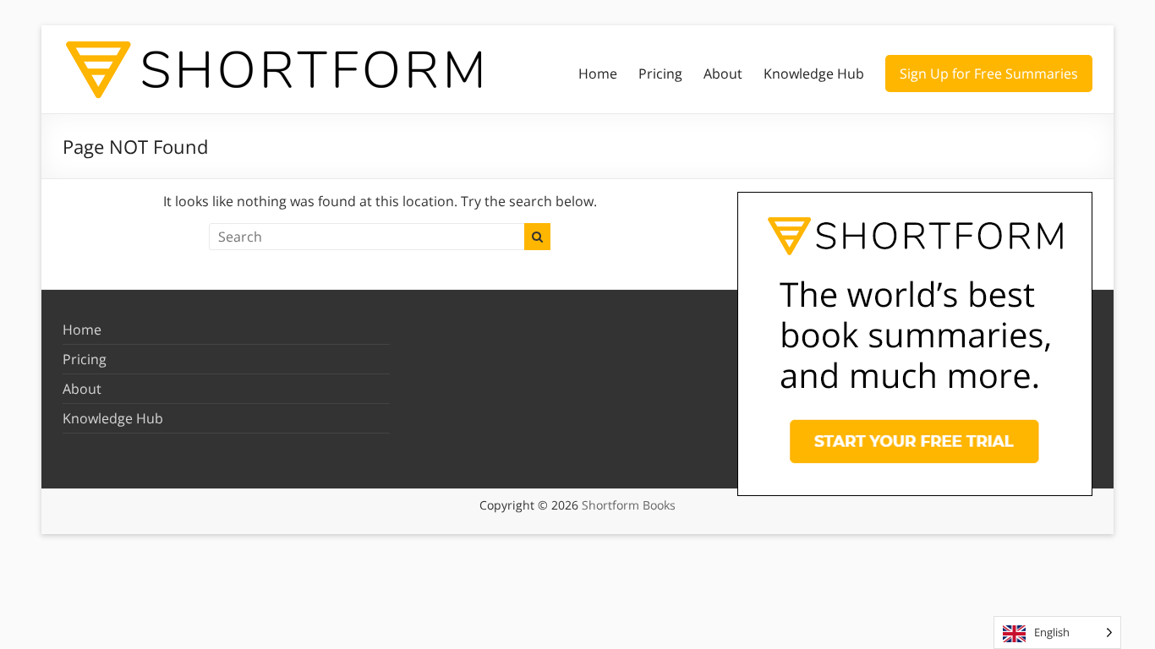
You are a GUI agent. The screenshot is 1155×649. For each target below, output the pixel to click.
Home (597, 73)
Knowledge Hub (814, 73)
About (722, 73)
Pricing (660, 73)
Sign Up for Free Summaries (989, 73)
